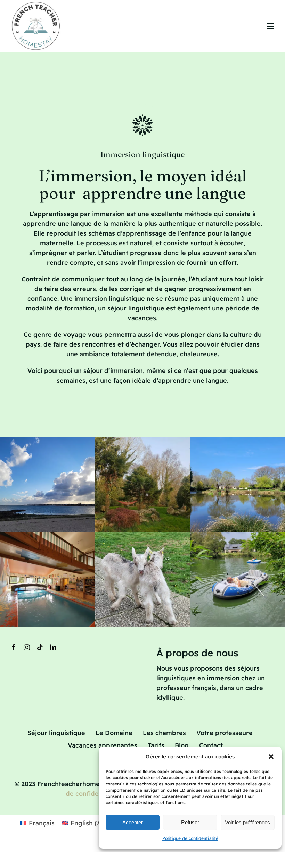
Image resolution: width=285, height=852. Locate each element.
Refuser (190, 822)
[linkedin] (53, 647)
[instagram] (27, 647)
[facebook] (13, 647)
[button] (271, 756)
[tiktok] (40, 647)
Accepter (132, 822)
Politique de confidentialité (190, 838)
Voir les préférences (247, 822)
